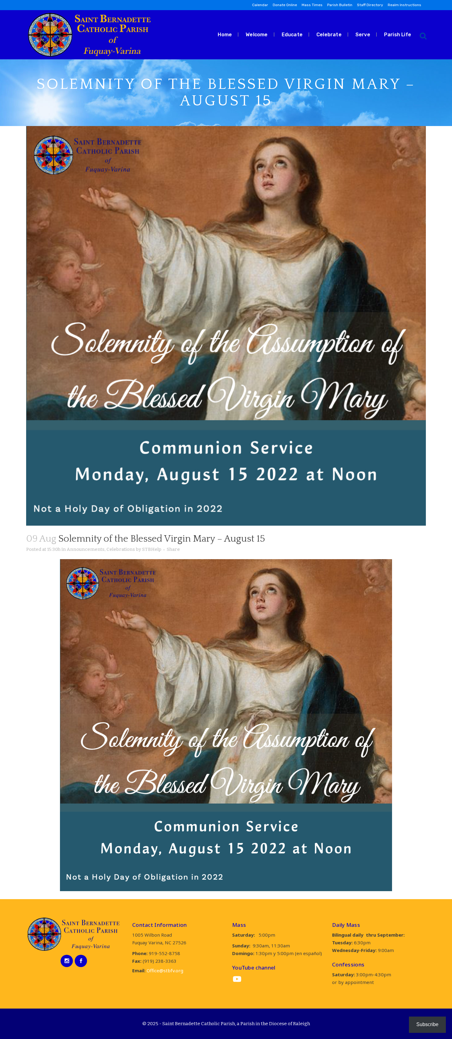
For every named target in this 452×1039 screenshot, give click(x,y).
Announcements (86, 549)
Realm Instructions (404, 5)
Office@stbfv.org (165, 970)
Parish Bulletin (339, 5)
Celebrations (120, 549)
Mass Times (312, 5)
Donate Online (285, 5)
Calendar (260, 5)
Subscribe (427, 1024)
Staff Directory (370, 5)
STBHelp (151, 549)
